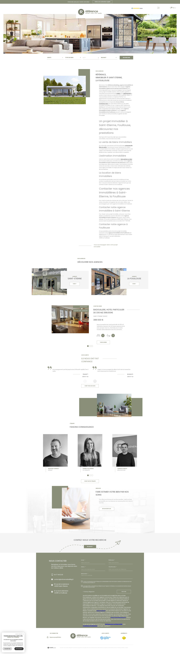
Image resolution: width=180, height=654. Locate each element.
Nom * (83, 560)
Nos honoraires (90, 647)
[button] (88, 346)
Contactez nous (103, 103)
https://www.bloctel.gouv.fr (118, 617)
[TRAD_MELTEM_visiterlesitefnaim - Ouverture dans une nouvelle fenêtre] (124, 638)
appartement (127, 93)
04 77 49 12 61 (58, 575)
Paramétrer (7, 648)
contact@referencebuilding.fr (64, 579)
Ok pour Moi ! (19, 648)
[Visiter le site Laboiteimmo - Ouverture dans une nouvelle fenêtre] (52, 647)
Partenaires (110, 647)
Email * (83, 566)
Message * (84, 573)
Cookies (126, 647)
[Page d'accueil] (80, 639)
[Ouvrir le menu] (158, 8)
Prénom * (112, 560)
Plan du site (96, 647)
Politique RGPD (121, 647)
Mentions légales (103, 647)
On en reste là (18, 634)
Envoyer (124, 591)
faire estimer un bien (126, 159)
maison (118, 93)
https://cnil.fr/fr (101, 611)
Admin (115, 647)
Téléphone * (113, 566)
